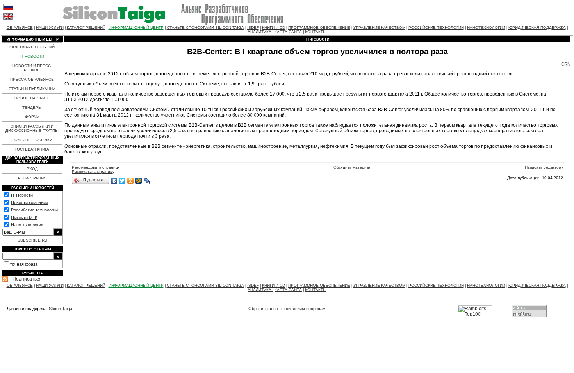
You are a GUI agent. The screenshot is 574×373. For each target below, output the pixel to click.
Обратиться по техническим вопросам (287, 308)
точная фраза (23, 264)
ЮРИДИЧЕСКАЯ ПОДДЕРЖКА (537, 27)
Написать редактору (544, 167)
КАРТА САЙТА (288, 32)
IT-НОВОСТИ (32, 56)
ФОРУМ (32, 117)
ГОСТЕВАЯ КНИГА (32, 149)
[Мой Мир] (139, 181)
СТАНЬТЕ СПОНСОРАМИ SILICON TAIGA (205, 27)
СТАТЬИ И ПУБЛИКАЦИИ (32, 89)
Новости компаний (29, 202)
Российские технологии (34, 210)
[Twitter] (122, 181)
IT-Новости (22, 195)
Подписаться (27, 279)
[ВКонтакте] (114, 181)
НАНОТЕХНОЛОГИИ (486, 27)
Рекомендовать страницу (96, 167)
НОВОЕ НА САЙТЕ (32, 98)
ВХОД (32, 169)
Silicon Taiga (60, 308)
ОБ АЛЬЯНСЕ (20, 27)
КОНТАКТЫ (315, 32)
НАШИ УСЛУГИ (50, 27)
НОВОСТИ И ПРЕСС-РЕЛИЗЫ (32, 68)
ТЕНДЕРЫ (32, 107)
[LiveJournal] (147, 181)
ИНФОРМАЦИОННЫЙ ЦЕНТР (136, 27)
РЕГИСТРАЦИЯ (32, 178)
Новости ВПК (24, 217)
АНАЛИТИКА (260, 32)
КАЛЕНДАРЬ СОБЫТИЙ (32, 47)
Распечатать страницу (93, 171)
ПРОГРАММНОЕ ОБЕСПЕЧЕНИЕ (319, 27)
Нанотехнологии (27, 224)
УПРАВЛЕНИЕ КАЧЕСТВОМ (379, 27)
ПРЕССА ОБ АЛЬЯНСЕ (32, 79)
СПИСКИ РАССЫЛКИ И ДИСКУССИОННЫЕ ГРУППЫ (32, 128)
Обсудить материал (352, 167)
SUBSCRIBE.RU (32, 240)
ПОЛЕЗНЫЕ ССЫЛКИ (32, 140)
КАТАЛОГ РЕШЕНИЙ (86, 27)
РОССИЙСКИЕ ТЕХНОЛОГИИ (436, 27)
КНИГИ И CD (273, 27)
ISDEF (253, 27)
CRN (565, 64)
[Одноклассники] (131, 181)
